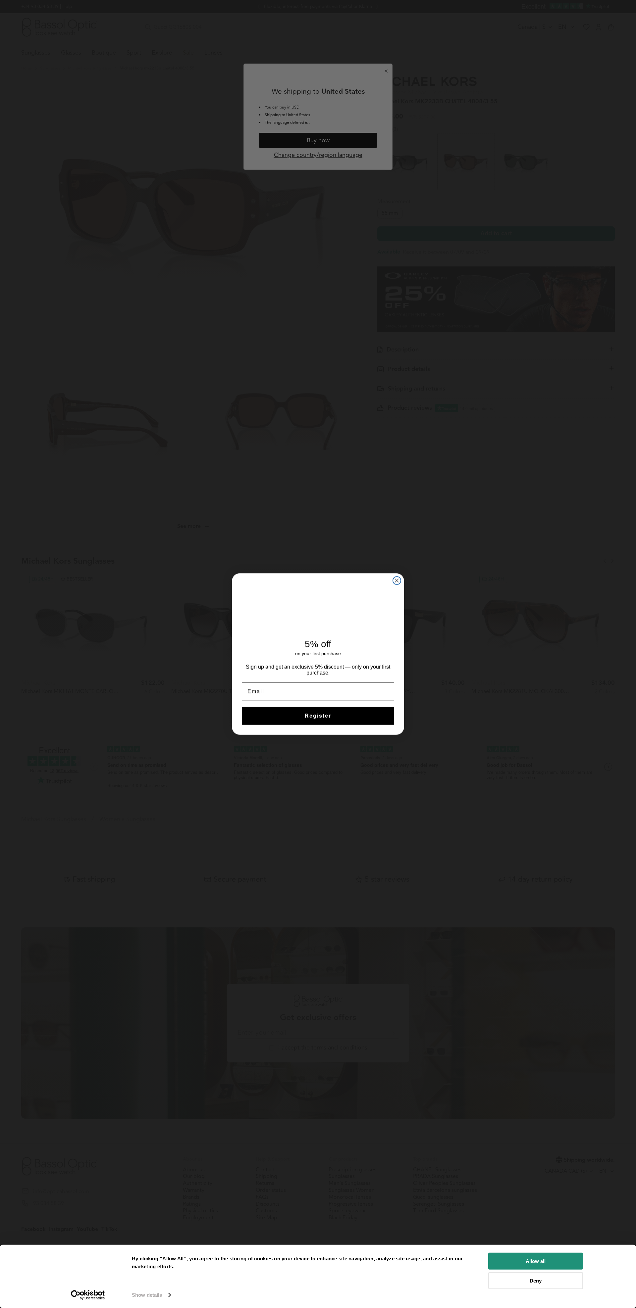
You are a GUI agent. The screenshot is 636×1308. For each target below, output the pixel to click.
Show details (147, 1295)
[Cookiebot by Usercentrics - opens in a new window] (88, 1295)
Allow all (536, 1261)
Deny (536, 1280)
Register (318, 716)
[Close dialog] (397, 580)
